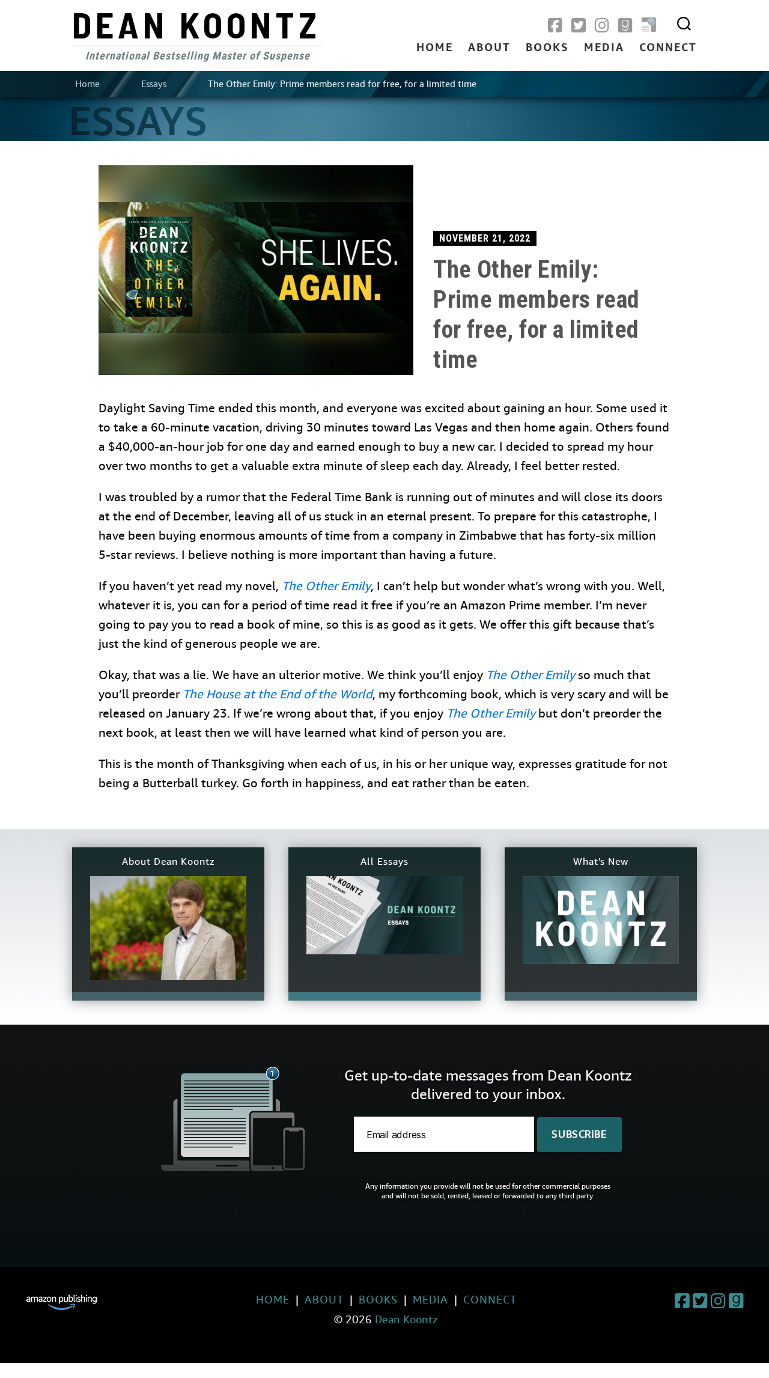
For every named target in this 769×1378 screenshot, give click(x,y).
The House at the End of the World (277, 694)
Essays (153, 84)
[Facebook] (555, 26)
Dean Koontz (196, 24)
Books (547, 48)
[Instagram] (602, 26)
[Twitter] (578, 26)
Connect (668, 48)
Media (604, 48)
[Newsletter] (649, 26)
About (489, 48)
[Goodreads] (625, 26)
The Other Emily (326, 586)
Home (434, 48)
